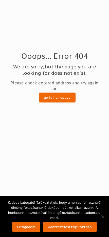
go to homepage (57, 97)
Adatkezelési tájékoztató (70, 227)
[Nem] (102, 216)
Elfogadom (26, 227)
